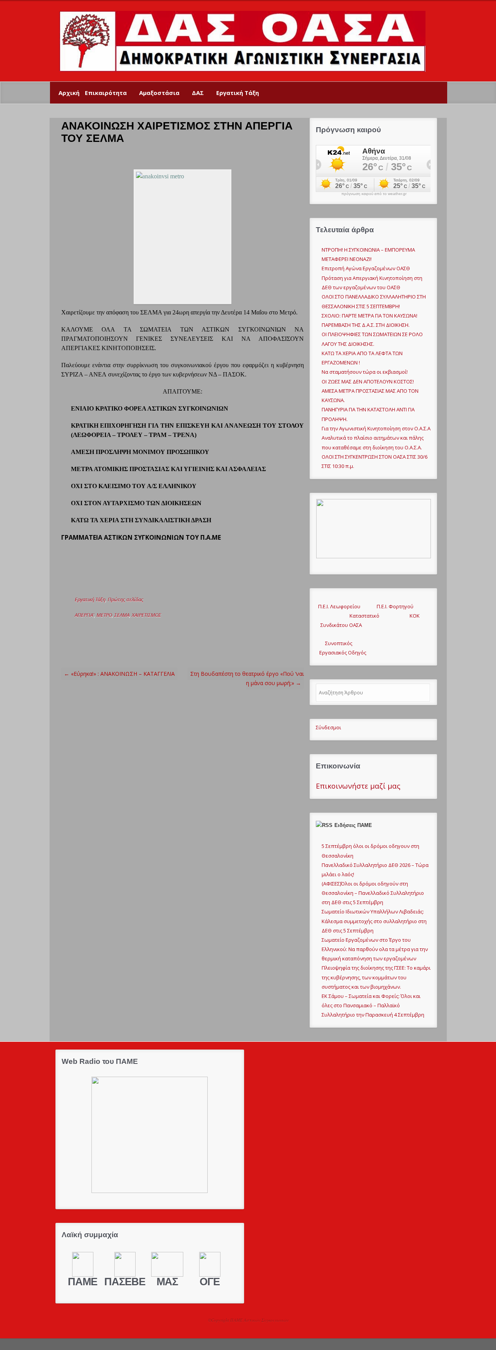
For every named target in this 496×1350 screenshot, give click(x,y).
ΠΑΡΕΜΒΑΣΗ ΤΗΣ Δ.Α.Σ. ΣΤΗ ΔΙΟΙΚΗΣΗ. (366, 324)
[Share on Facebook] (134, 630)
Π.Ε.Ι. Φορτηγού (395, 606)
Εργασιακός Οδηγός (341, 652)
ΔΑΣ (198, 93)
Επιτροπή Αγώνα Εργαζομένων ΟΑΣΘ (366, 268)
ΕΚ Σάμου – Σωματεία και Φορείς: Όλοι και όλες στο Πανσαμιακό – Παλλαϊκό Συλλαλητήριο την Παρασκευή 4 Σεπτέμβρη (373, 1005)
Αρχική (69, 93)
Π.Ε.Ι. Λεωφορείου (338, 606)
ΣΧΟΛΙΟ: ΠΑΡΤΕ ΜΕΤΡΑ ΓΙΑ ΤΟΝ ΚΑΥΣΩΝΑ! (369, 315)
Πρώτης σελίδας (125, 599)
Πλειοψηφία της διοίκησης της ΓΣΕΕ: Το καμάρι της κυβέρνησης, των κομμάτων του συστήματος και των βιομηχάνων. (376, 977)
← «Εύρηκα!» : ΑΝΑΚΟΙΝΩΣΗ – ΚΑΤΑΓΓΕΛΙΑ (119, 673)
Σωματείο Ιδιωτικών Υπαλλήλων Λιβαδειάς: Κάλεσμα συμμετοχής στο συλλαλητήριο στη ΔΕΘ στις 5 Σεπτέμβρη (374, 921)
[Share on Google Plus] (146, 630)
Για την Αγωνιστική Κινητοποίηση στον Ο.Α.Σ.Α (376, 428)
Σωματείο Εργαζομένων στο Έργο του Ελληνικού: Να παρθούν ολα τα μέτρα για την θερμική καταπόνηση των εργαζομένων (375, 949)
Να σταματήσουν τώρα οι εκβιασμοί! (365, 371)
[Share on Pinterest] (158, 630)
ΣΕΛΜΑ (121, 614)
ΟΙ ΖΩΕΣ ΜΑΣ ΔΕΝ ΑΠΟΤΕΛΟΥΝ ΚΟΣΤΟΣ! (368, 381)
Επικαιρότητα (106, 93)
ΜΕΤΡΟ (104, 614)
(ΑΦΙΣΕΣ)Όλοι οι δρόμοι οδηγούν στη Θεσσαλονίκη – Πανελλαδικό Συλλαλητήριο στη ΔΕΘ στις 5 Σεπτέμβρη (373, 893)
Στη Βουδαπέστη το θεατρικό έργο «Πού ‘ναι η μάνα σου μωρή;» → (247, 678)
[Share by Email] (170, 630)
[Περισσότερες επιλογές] (182, 630)
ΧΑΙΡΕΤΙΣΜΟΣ (146, 614)
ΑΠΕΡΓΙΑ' (84, 614)
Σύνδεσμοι (328, 727)
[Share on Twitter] (122, 630)
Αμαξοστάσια (159, 93)
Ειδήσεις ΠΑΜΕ (353, 825)
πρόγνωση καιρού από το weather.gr (373, 194)
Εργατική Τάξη (237, 93)
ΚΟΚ (415, 615)
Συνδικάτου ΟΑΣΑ (339, 624)
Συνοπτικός (334, 643)
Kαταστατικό (359, 615)
